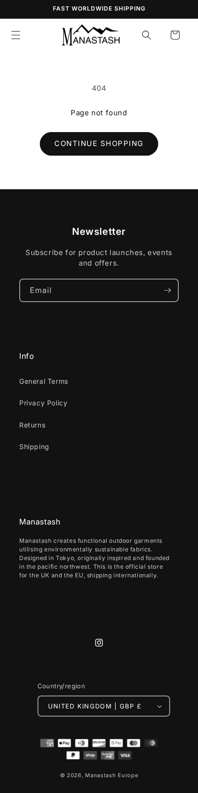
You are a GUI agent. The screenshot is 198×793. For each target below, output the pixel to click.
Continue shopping (99, 143)
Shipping (34, 446)
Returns (32, 425)
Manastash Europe (111, 775)
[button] (146, 35)
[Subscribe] (167, 290)
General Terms (43, 381)
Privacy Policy (43, 403)
